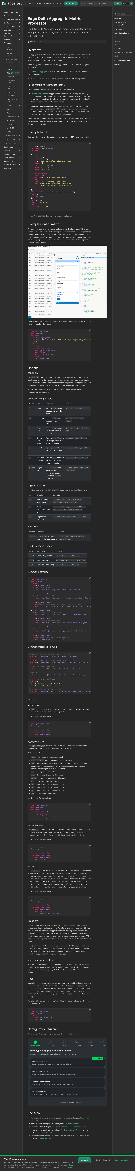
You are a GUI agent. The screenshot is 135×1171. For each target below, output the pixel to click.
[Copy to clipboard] (90, 143)
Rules (116, 45)
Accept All (84, 1160)
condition (117, 41)
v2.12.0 (57, 769)
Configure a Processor (71, 1124)
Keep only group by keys (123, 52)
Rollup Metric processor (51, 954)
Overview (118, 18)
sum (40, 794)
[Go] (131, 3)
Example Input (119, 29)
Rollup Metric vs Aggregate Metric (120, 24)
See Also (117, 64)
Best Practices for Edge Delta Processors (70, 1127)
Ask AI (126, 3)
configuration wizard (41, 79)
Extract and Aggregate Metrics (42, 72)
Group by (117, 48)
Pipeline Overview (44, 1138)
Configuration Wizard (122, 60)
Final (116, 56)
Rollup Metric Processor (40, 94)
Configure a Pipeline (44, 1133)
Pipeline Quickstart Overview (72, 1130)
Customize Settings (122, 1160)
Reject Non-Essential (102, 1160)
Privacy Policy (67, 1168)
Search (119, 3)
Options (117, 37)
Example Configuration (122, 33)
